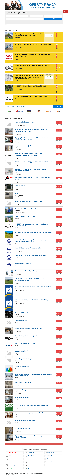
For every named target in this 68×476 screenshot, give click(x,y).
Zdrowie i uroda (50, 465)
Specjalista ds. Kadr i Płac (23, 263)
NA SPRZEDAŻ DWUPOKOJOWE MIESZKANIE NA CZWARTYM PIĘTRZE (31, 170)
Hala (16, 193)
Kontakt (60, 470)
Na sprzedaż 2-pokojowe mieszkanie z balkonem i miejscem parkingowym (31, 130)
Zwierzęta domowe (51, 458)
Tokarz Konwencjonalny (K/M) (25, 216)
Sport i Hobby (31, 461)
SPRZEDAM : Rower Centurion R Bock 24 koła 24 (31, 86)
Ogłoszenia (7, 24)
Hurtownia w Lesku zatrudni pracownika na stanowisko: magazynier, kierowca (33, 375)
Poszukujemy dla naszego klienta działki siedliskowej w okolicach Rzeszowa (28, 34)
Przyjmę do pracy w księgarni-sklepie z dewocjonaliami (33, 162)
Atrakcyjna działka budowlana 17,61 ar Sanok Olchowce (33, 232)
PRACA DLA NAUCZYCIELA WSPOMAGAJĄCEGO (31, 405)
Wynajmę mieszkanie (22, 397)
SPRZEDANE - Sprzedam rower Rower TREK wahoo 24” (33, 44)
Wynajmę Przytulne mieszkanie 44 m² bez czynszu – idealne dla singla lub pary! (32, 138)
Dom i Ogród (31, 455)
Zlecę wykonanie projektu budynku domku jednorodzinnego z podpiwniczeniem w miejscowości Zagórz (29, 77)
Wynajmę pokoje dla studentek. (25, 420)
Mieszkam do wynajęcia (23, 390)
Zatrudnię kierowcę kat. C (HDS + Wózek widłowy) (31, 300)
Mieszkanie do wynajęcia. (23, 146)
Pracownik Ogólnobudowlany (24, 122)
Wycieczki (29, 468)
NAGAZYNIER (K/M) (21, 351)
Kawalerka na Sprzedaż (22, 428)
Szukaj (53, 18)
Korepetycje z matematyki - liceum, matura (29, 201)
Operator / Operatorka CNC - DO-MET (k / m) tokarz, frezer (32, 178)
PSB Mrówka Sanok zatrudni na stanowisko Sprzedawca (33, 287)
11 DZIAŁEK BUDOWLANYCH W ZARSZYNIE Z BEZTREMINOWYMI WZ (30, 279)
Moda (29, 458)
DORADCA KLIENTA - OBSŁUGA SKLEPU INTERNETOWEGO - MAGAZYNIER (28, 154)
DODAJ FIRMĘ (58, 106)
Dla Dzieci (10, 461)
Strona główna (38, 470)
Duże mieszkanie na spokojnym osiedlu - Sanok (30, 413)
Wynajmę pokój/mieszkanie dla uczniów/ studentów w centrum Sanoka (33, 436)
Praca (9, 455)
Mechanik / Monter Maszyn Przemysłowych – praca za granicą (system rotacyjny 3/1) (33, 240)
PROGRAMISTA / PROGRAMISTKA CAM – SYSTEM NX (32, 96)
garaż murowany (20, 186)
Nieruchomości (50, 452)
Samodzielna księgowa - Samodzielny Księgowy (31, 255)
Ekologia (10, 468)
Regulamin (53, 470)
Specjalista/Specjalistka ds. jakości (26, 336)
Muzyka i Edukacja (51, 461)
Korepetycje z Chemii (22, 366)
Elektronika (11, 458)
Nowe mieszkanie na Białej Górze (26, 271)
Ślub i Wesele (31, 465)
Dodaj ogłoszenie (34, 443)
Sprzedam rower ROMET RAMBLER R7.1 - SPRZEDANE (32, 65)
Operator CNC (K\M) (21, 313)
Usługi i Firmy (11, 465)
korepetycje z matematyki (23, 359)
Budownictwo (49, 455)
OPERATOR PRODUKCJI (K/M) (25, 343)
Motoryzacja (31, 452)
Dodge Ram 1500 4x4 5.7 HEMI (25, 209)
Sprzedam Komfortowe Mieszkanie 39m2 (28, 328)
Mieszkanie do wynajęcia (23, 382)
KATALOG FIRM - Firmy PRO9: (15, 107)
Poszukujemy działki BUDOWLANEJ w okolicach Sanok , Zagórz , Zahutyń (33, 55)
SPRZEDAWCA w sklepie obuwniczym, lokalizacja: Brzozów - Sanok (31, 224)
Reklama (57, 470)
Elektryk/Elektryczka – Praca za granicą (28, 248)
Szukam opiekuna (21, 320)
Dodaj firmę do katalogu (46, 470)
